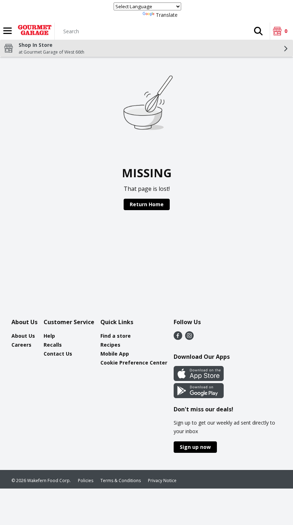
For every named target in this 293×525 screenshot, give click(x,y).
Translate (167, 14)
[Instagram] (189, 338)
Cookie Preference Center (133, 362)
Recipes (110, 344)
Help (49, 335)
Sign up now (195, 447)
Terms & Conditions (120, 480)
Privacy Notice (162, 480)
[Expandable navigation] (7, 30)
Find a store (115, 335)
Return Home (147, 204)
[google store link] (199, 396)
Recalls (53, 344)
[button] (258, 31)
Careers (21, 344)
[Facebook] (178, 338)
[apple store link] (199, 379)
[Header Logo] (33, 31)
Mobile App (114, 353)
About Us (23, 335)
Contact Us (58, 353)
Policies (85, 480)
